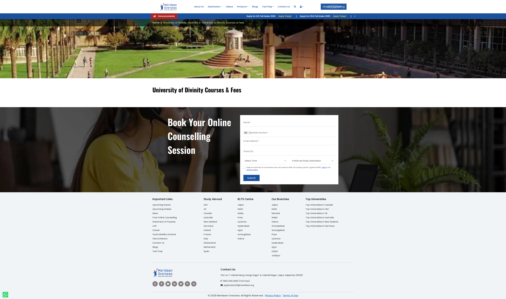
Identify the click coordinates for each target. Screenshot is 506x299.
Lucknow (242, 221)
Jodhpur (276, 255)
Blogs (255, 6)
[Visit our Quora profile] (193, 283)
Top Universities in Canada (319, 204)
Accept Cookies (284, 294)
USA (206, 204)
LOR (154, 225)
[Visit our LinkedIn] (174, 283)
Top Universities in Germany (320, 225)
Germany (208, 225)
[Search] (295, 6)
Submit (251, 178)
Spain (206, 251)
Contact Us (284, 6)
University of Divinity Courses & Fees (223, 22)
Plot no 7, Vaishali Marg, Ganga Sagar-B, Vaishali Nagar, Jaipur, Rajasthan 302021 (262, 275)
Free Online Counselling (164, 217)
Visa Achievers (159, 238)
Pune (240, 217)
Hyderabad (243, 225)
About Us (199, 6)
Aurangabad (244, 234)
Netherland (209, 247)
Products (242, 6)
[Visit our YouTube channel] (168, 283)
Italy (206, 238)
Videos (229, 6)
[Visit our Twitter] (181, 283)
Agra (240, 230)
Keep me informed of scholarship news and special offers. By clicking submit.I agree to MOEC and (288, 168)
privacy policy (252, 170)
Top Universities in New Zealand (322, 221)
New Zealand (210, 221)
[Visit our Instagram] (155, 283)
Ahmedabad (278, 225)
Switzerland (210, 242)
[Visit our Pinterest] (187, 283)
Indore (241, 238)
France (207, 234)
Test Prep (267, 6)
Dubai (275, 251)
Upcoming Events (161, 204)
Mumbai (276, 213)
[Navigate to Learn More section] (301, 6)
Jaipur (241, 204)
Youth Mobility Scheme (164, 234)
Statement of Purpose (164, 221)
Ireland (207, 230)
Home (155, 22)
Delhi (240, 209)
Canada (208, 213)
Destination (214, 6)
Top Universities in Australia (320, 217)
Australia (208, 217)
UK (205, 209)
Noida (240, 213)
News (155, 213)
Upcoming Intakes (161, 209)
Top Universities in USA (317, 209)
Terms (324, 167)
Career (156, 230)
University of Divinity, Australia (180, 22)
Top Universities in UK (316, 213)
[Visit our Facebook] (161, 283)
